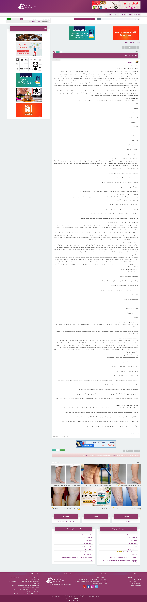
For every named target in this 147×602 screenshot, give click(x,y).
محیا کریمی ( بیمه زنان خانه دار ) (126, 521)
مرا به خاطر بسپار (45, 21)
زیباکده (138, 42)
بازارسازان (70, 600)
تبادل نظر (130, 14)
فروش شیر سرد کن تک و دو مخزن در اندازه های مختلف (66, 521)
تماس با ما (108, 14)
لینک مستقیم (64, 436)
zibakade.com (78, 598)
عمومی (126, 42)
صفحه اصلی (137, 14)
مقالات (123, 14)
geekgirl (130, 62)
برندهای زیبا (115, 14)
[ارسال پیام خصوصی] (137, 65)
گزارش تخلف (55, 436)
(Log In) (87, 455)
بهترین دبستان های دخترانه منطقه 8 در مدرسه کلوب (60, 584)
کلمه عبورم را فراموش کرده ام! (34, 21)
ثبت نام (115, 455)
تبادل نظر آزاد (132, 42)
